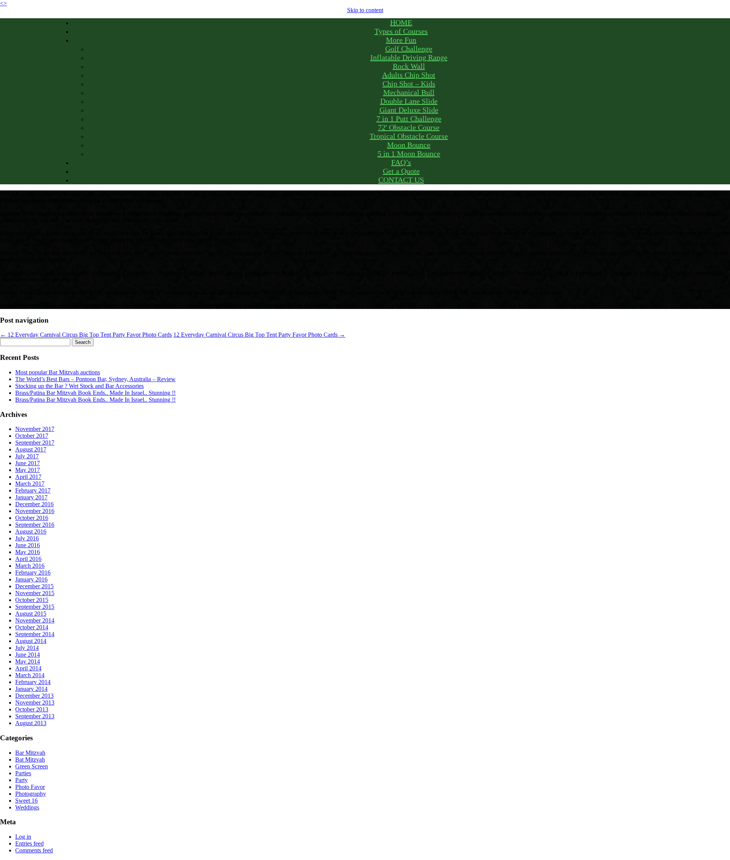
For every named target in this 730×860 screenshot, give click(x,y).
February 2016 (33, 572)
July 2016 (27, 538)
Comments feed (34, 850)
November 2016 (34, 511)
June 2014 (27, 654)
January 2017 (31, 497)
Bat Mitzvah (30, 759)
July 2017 (27, 456)
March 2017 (29, 483)
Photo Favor (30, 787)
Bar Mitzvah (30, 752)
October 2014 (31, 627)
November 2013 (34, 702)
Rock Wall (409, 66)
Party (21, 780)
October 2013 (31, 709)
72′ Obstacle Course (409, 127)
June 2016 (27, 545)
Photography (30, 793)
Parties (23, 773)
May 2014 (27, 661)
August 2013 (30, 723)
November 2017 (34, 429)
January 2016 (31, 579)
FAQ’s (401, 162)
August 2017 (30, 449)
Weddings (27, 807)
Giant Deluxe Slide (408, 110)
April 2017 (28, 477)
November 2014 (34, 620)
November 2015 (34, 593)
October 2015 (31, 600)
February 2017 (33, 490)
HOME (401, 22)
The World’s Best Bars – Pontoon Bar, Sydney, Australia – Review (95, 379)
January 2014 (31, 689)
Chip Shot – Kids (408, 83)
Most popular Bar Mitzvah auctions (57, 372)
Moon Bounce (408, 145)
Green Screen (31, 766)
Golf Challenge (408, 48)
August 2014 (30, 641)
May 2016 (27, 552)
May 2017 (27, 470)
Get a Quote (401, 171)
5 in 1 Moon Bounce (409, 153)
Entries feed (29, 843)
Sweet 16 (26, 800)
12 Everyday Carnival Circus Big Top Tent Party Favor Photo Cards (86, 334)
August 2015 (30, 613)
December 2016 (34, 504)
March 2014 (29, 675)
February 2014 (33, 682)
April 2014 (28, 668)
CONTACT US (401, 180)
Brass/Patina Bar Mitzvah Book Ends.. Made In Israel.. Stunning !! (95, 393)
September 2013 (34, 716)
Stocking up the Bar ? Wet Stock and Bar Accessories (79, 386)
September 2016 (34, 524)
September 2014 (34, 634)
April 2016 (28, 559)
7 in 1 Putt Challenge (408, 118)
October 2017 (31, 435)
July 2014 (27, 648)
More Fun (401, 40)
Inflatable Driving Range (409, 57)
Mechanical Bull (409, 92)
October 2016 (31, 518)
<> (3, 3)
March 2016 (29, 565)
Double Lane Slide (409, 101)
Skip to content (365, 10)
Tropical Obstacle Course (409, 136)
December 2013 (34, 695)
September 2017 (34, 442)
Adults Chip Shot (408, 75)
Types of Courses (401, 31)
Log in (23, 836)
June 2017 (27, 463)
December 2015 (34, 586)
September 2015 (34, 606)
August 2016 (30, 531)
